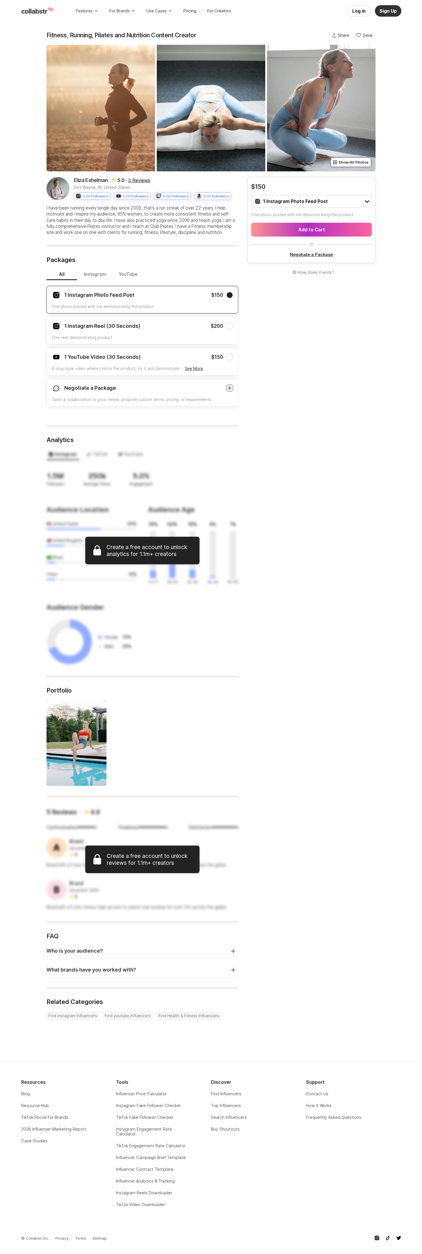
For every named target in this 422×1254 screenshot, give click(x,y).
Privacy (62, 1238)
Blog (25, 1093)
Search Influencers (229, 1117)
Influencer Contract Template (144, 1169)
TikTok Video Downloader (140, 1204)
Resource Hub (35, 1105)
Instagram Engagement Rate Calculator (144, 1131)
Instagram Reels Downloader (144, 1192)
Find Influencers (226, 1093)
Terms (80, 1238)
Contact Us (317, 1093)
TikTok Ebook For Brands (44, 1117)
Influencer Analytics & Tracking (145, 1181)
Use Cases (156, 10)
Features (84, 10)
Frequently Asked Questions (333, 1117)
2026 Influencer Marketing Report (53, 1129)
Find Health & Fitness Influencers (188, 1015)
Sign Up (388, 11)
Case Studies (34, 1140)
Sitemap (99, 1238)
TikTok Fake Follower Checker (144, 1117)
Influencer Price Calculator (141, 1093)
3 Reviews (139, 180)
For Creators (219, 10)
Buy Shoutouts (225, 1129)
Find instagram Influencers (73, 1015)
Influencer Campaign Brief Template (151, 1157)
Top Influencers (226, 1105)
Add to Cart (311, 229)
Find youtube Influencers (128, 1015)
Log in (359, 11)
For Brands (119, 10)
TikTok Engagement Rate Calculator (150, 1145)
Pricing (189, 10)
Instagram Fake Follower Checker (148, 1105)
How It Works (319, 1105)
